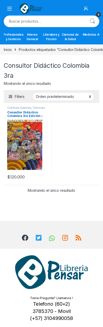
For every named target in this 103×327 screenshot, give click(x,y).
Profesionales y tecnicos (13, 37)
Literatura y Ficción (51, 37)
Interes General (32, 37)
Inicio (8, 49)
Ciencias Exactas (19, 107)
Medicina (89, 34)
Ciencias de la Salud (70, 37)
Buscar (92, 21)
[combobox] (44, 21)
